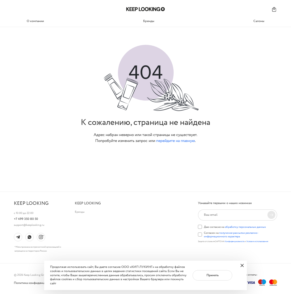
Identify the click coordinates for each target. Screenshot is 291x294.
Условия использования (257, 241)
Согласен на (231, 234)
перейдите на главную (175, 141)
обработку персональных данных (245, 227)
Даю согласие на (235, 227)
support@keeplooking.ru (29, 225)
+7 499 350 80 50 (26, 219)
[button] (88, 203)
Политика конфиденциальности (36, 283)
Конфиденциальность (235, 241)
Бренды (80, 212)
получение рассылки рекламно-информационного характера (231, 234)
